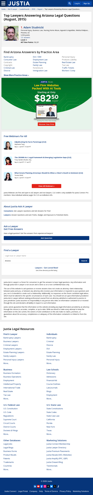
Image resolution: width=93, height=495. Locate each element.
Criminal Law (9, 68)
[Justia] (19, 3)
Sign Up (87, 3)
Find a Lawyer (11, 250)
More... (6, 363)
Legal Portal (23, 491)
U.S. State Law (53, 405)
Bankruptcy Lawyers (12, 337)
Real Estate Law (68, 62)
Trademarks (8, 462)
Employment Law (40, 59)
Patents (6, 458)
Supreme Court (9, 419)
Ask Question (46, 238)
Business (7, 369)
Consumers (8, 211)
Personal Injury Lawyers (13, 359)
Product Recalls (9, 455)
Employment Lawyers (12, 348)
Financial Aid (51, 380)
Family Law (37, 65)
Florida (49, 423)
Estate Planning (39, 62)
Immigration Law (40, 70)
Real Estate (8, 391)
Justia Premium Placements (58, 451)
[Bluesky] (51, 486)
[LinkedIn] (35, 486)
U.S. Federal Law (11, 405)
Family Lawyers (9, 356)
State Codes (51, 412)
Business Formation (11, 373)
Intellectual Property (12, 384)
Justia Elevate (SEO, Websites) (59, 455)
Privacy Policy (65, 491)
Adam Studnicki (33, 27)
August (39, 9)
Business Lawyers (11, 341)
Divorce (7, 70)
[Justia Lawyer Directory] (58, 486)
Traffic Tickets (68, 68)
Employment (8, 380)
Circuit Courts (9, 423)
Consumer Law (10, 59)
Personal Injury (53, 359)
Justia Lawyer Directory (56, 447)
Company (33, 491)
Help (41, 491)
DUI (48, 348)
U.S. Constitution (10, 408)
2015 (33, 9)
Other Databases (11, 440)
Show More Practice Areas (15, 75)
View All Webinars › (46, 186)
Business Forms (10, 451)
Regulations (8, 416)
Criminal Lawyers (10, 345)
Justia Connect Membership (58, 444)
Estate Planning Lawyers (13, 352)
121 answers (25, 37)
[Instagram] (45, 486)
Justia (3, 9)
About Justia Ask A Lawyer (18, 206)
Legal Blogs (8, 447)
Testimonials (52, 466)
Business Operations (12, 376)
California (50, 419)
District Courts (9, 427)
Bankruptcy (9, 57)
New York (50, 427)
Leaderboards (24, 9)
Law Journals (52, 387)
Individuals (51, 334)
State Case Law (52, 416)
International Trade (11, 387)
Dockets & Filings (10, 430)
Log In (77, 3)
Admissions (51, 376)
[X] (54, 486)
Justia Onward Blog (54, 462)
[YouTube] (38, 486)
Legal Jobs (7, 444)
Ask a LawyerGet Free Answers (13, 228)
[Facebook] (41, 486)
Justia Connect (10, 491)
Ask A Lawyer (12, 9)
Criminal (50, 341)
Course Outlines (53, 384)
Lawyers (7, 215)
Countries (7, 466)
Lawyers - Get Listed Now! (46, 267)
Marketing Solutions (56, 440)
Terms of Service (51, 491)
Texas (49, 430)
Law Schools (52, 369)
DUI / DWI (37, 57)
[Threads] (48, 486)
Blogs (48, 391)
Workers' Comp (68, 70)
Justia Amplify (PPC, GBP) (57, 458)
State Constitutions (54, 408)
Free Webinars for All (15, 136)
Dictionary (50, 373)
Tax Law (6, 395)
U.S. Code (7, 412)
